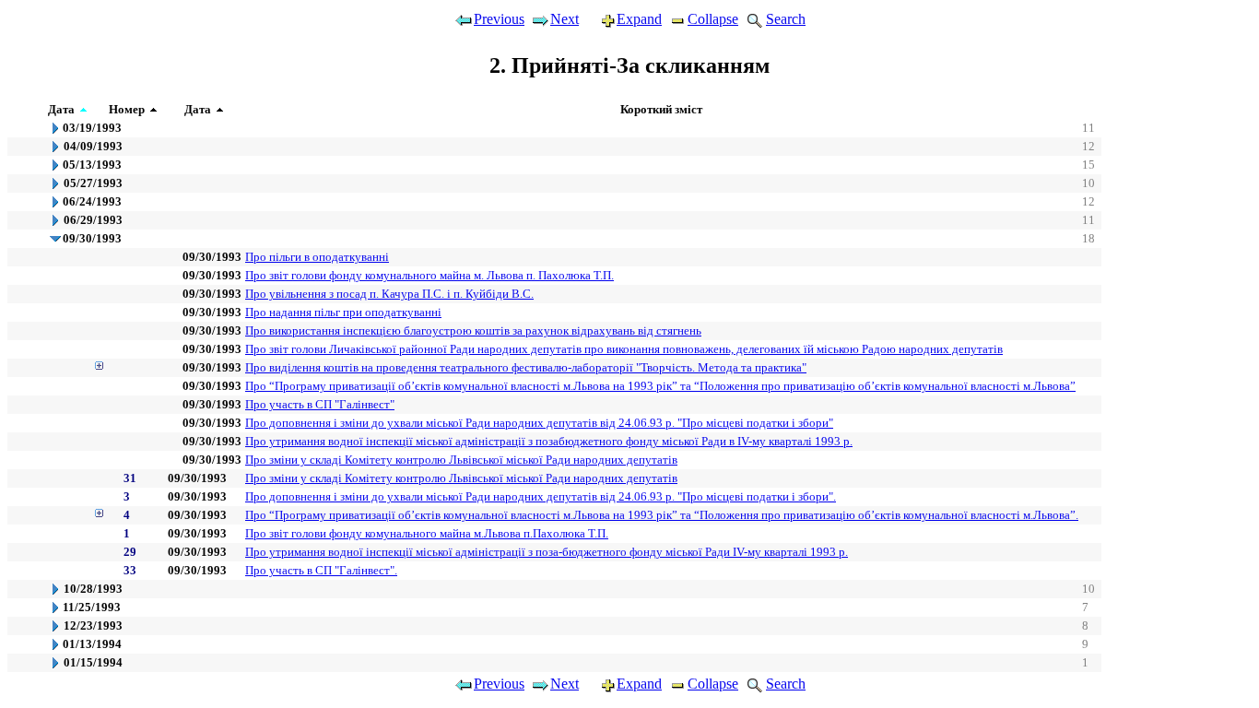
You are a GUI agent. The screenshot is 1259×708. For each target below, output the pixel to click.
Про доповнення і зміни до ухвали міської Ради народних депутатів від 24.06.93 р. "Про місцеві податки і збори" (539, 423)
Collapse (713, 19)
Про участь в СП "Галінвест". (321, 570)
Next (564, 19)
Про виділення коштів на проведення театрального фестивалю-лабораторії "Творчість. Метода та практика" (525, 367)
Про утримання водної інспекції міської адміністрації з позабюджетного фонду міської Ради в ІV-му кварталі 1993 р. (549, 441)
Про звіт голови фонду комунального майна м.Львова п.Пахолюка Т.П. (426, 533)
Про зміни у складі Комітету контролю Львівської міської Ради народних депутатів (461, 459)
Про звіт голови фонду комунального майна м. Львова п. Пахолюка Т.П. (429, 275)
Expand (639, 19)
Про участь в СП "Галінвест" (319, 404)
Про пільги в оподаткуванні (317, 257)
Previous (499, 19)
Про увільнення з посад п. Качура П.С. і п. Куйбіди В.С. (389, 294)
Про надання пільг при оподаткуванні (343, 312)
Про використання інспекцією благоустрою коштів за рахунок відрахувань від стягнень (473, 330)
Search (786, 19)
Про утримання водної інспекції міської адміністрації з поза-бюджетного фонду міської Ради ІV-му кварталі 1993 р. (546, 552)
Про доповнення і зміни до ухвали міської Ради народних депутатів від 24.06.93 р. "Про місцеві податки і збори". (540, 496)
